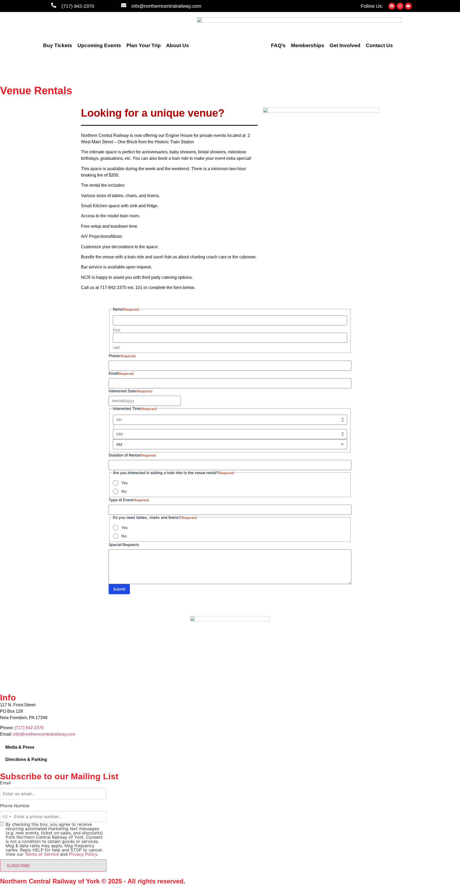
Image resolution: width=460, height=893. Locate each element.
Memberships (307, 45)
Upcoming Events (99, 45)
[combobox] (6, 816)
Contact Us (379, 45)
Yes (124, 482)
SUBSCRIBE (18, 865)
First (116, 330)
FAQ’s (278, 45)
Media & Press (19, 747)
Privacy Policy (83, 854)
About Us (177, 45)
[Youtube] (408, 6)
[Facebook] (391, 6)
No (123, 491)
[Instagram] (400, 6)
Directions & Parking (26, 759)
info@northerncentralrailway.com (166, 6)
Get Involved (345, 45)
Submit (119, 589)
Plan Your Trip (143, 45)
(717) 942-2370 (77, 6)
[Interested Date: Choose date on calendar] (176, 401)
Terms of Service (42, 854)
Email (5, 783)
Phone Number (15, 806)
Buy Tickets (57, 45)
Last (116, 347)
